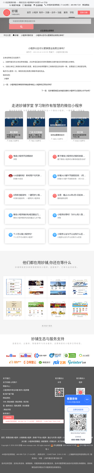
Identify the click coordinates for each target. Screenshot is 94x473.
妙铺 (15, 11)
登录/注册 (84, 12)
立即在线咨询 (78, 410)
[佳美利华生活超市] (80, 309)
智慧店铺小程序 (12, 437)
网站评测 (7, 410)
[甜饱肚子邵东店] (14, 309)
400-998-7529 (78, 439)
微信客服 (27, 5)
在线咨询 (8, 417)
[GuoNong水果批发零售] (58, 309)
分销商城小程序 (25, 437)
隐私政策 (17, 406)
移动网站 (85, 5)
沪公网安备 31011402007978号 (64, 445)
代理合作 (52, 441)
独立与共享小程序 (54, 437)
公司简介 (13, 382)
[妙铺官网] (7, 12)
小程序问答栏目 (27, 35)
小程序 (6, 79)
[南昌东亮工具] (80, 287)
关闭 (87, 399)
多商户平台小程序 (39, 437)
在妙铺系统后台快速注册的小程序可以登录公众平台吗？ (69, 91)
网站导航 (18, 402)
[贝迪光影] (36, 287)
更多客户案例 (47, 326)
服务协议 (9, 406)
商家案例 (44, 441)
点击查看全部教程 (47, 30)
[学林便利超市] (14, 287)
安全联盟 (25, 406)
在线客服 (39, 5)
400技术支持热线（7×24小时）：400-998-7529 (63, 5)
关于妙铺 (6, 382)
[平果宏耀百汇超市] (36, 309)
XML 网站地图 (8, 402)
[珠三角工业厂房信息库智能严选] (58, 287)
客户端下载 (9, 394)
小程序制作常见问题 (10, 390)
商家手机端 (15, 5)
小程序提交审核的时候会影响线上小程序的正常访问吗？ (31, 85)
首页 (3, 437)
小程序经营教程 (34, 441)
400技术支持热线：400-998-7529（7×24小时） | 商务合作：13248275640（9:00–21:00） (33, 421)
